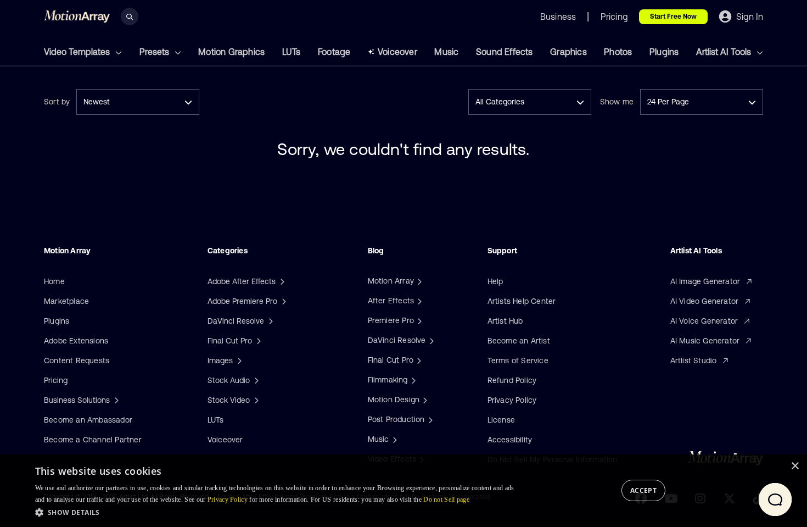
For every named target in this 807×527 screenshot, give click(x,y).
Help (495, 281)
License (501, 419)
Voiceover (397, 52)
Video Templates (78, 52)
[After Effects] (418, 300)
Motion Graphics (231, 52)
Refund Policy (512, 380)
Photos (618, 52)
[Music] (393, 439)
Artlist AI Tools (724, 52)
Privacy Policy (512, 400)
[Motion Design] (423, 399)
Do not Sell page (446, 499)
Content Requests (76, 360)
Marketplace (66, 301)
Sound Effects (504, 52)
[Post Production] (429, 419)
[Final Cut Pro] (417, 360)
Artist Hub (505, 321)
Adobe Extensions (76, 340)
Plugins (664, 52)
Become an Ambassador (88, 419)
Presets (155, 52)
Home (54, 281)
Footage (334, 52)
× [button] (795, 466)
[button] (277, 512)
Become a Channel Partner (93, 439)
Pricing (56, 380)
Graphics (568, 52)
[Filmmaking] (412, 379)
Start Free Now (673, 16)
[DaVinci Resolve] (430, 340)
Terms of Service (517, 360)
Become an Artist (518, 340)
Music (446, 52)
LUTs (291, 52)
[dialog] (403, 490)
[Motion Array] (418, 280)
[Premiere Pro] (418, 320)
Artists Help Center (521, 301)
